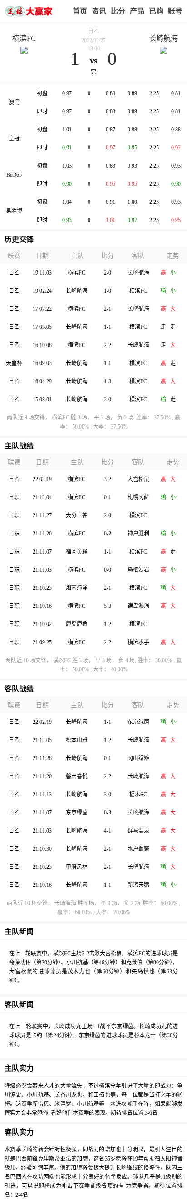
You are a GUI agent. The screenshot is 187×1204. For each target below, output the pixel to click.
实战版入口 (137, 11)
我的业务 (156, 11)
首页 (80, 11)
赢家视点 (99, 11)
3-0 (107, 794)
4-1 (107, 831)
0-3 (107, 812)
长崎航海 (163, 38)
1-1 (107, 327)
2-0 (107, 273)
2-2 (107, 345)
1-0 (107, 291)
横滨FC (24, 38)
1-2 (107, 624)
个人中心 (175, 11)
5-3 (107, 606)
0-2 (107, 533)
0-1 (107, 497)
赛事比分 (118, 11)
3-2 (107, 479)
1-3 (107, 381)
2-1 (107, 309)
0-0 (107, 570)
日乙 (93, 31)
